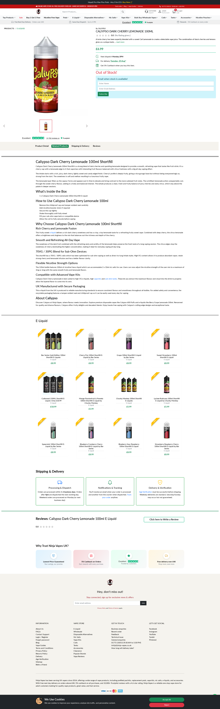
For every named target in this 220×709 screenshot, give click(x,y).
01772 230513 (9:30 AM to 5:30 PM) (126, 643)
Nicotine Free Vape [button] (52, 18)
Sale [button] (21, 18)
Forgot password (42, 640)
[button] (113, 35)
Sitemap (39, 662)
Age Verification (145, 492)
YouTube (152, 634)
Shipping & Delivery (80, 146)
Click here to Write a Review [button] (164, 519)
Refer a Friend (41, 665)
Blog (125, 6)
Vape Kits (77, 640)
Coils (76, 643)
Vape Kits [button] (125, 18)
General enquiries (118, 640)
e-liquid (53, 233)
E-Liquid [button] (75, 18)
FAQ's (38, 632)
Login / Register (42, 637)
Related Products (60, 146)
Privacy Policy (101, 608)
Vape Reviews (79, 656)
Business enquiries (118, 629)
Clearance (78, 651)
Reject (166, 705)
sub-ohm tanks (111, 279)
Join (143, 603)
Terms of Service (114, 608)
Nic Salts (77, 637)
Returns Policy (41, 654)
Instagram (153, 632)
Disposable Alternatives (83, 634)
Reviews (96, 146)
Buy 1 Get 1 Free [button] (33, 18)
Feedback (115, 634)
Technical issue (117, 637)
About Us (39, 629)
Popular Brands (80, 654)
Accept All (167, 700)
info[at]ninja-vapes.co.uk (121, 645)
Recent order (116, 632)
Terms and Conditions (44, 648)
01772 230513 (166, 6)
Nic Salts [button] (112, 18)
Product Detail (42, 146)
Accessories (78, 648)
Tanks (76, 645)
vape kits (97, 279)
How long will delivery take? (122, 648)
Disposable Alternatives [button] (94, 18)
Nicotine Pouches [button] (203, 18)
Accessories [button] (186, 18)
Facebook (153, 629)
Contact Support (42, 634)
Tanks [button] (173, 18)
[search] (122, 12)
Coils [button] (164, 18)
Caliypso (102, 28)
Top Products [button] (8, 18)
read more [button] (120, 42)
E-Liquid (21, 28)
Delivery (140, 6)
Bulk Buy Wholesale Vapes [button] (145, 18)
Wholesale (78, 632)
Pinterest (153, 640)
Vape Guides (132, 6)
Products (9, 28)
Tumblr (152, 637)
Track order (118, 6)
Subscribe (103, 94)
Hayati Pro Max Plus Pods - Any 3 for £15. (109, 2)
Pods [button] (65, 18)
